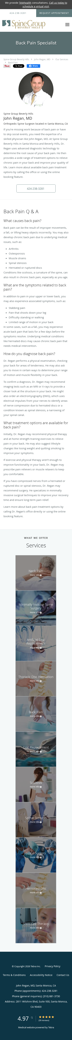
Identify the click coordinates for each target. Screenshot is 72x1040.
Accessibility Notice (41, 975)
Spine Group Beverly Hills (16, 59)
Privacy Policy (52, 966)
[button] (36, 188)
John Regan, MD (42, 59)
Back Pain (13, 62)
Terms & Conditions (14, 975)
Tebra (51, 1027)
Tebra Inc (35, 966)
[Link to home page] (31, 24)
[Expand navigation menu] (67, 24)
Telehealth (25, 2)
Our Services (61, 59)
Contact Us (63, 975)
